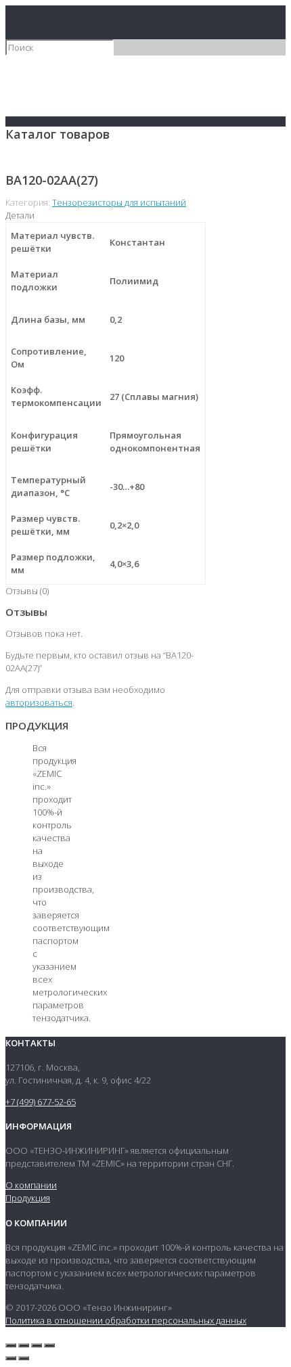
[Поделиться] (23, 1345)
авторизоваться (38, 702)
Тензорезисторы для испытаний (119, 202)
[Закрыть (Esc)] (10, 1345)
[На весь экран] (36, 1345)
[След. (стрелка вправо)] (23, 1358)
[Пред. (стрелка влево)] (10, 1358)
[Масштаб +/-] (49, 1345)
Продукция (27, 1198)
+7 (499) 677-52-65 (40, 1102)
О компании (31, 1185)
